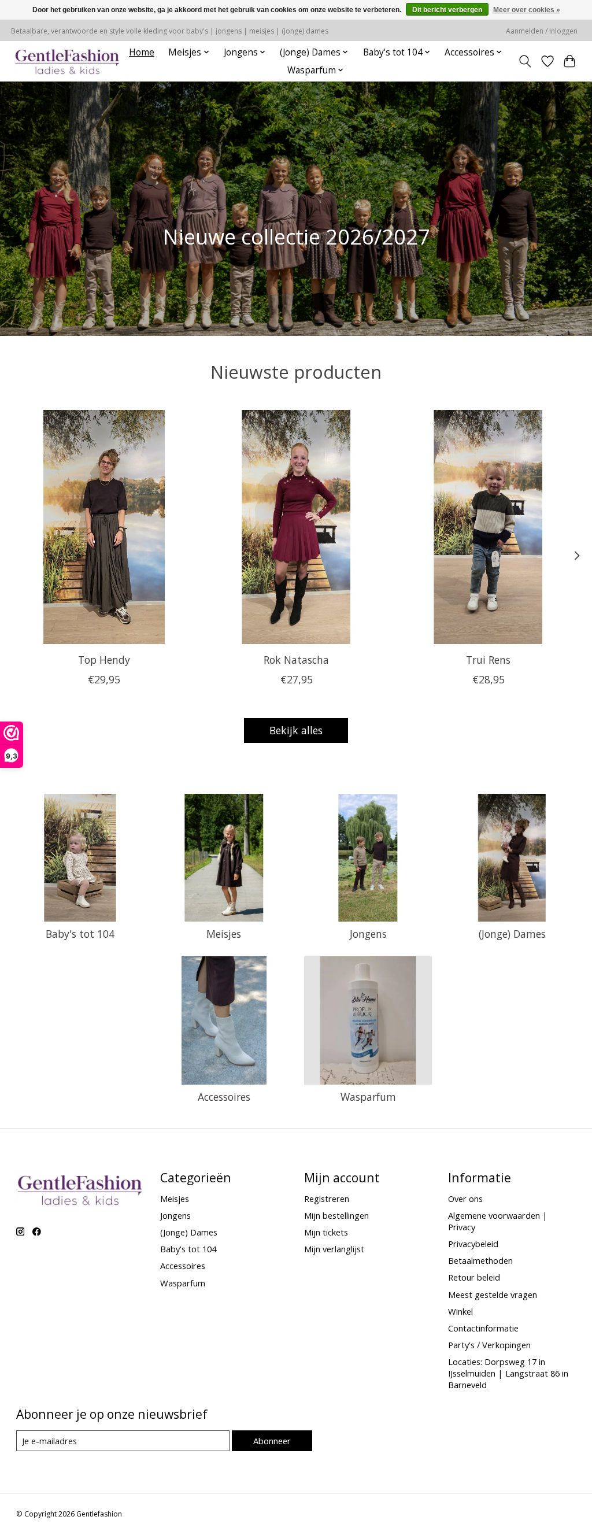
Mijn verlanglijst (334, 1249)
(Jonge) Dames (512, 934)
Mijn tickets (326, 1232)
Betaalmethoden (480, 1260)
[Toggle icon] (524, 61)
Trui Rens (488, 660)
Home (141, 52)
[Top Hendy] (104, 527)
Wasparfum (368, 1097)
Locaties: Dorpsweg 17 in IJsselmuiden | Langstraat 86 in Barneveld (508, 1373)
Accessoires (224, 1097)
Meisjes (223, 934)
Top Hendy (104, 660)
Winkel (460, 1311)
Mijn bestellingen (336, 1215)
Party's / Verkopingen (489, 1345)
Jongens (368, 934)
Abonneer (272, 1441)
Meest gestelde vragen (492, 1294)
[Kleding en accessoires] (67, 61)
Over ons (465, 1198)
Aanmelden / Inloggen (542, 31)
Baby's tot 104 (80, 934)
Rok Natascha (296, 660)
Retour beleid (474, 1277)
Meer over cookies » (526, 10)
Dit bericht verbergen (447, 10)
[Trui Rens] (488, 527)
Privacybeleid (473, 1243)
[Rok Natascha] (296, 527)
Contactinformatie (483, 1328)
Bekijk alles (296, 730)
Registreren (326, 1198)
